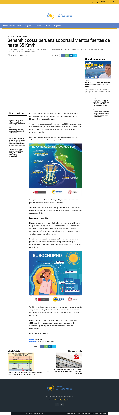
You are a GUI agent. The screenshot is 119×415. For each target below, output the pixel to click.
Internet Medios (39, 339)
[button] (114, 25)
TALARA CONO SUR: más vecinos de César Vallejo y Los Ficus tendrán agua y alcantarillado (16, 153)
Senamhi (47, 341)
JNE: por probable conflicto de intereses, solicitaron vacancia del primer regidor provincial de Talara (64, 371)
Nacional (18, 36)
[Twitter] (75, 55)
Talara (25, 36)
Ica (38, 341)
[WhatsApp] (67, 55)
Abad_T (15, 55)
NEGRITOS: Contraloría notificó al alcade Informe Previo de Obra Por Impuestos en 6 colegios (17, 141)
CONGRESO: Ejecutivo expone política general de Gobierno (16, 131)
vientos (52, 341)
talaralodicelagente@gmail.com (62, 399)
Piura (41, 341)
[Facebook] (63, 55)
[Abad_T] (9, 55)
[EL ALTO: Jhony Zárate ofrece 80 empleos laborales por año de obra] (98, 69)
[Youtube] (113, 2)
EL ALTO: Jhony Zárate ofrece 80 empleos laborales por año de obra (17, 122)
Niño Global (11, 36)
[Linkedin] (71, 55)
